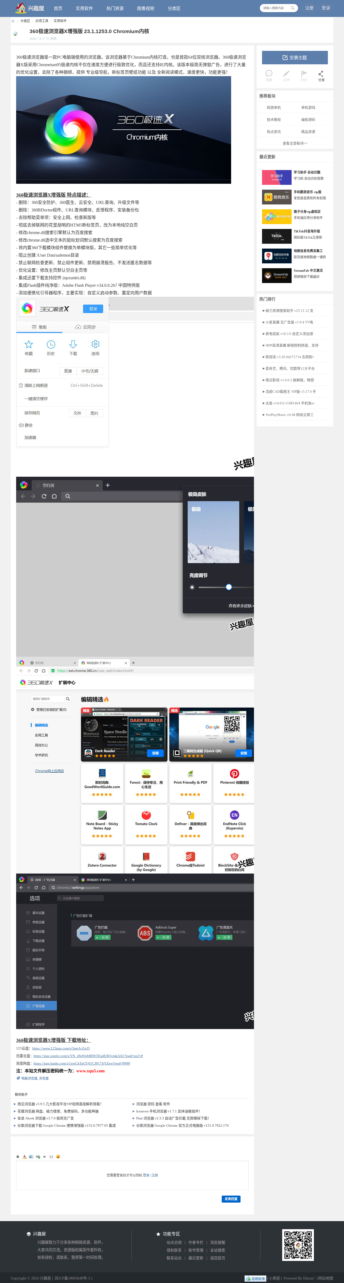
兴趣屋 (13, 21)
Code (51, 1156)
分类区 (174, 8)
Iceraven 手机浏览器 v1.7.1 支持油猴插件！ (169, 1111)
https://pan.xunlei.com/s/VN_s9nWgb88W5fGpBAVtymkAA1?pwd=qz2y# (88, 1056)
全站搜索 (217, 1250)
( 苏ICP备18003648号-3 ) (72, 1278)
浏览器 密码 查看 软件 (153, 1104)
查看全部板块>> (295, 143)
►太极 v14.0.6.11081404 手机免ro (288, 403)
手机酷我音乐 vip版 (307, 192)
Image (31, 1156)
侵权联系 (174, 1250)
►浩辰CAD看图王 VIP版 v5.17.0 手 (289, 392)
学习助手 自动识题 (307, 172)
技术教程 (274, 120)
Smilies (58, 1156)
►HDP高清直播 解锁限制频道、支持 (290, 345)
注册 (309, 8)
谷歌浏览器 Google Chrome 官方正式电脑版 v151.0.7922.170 (182, 1125)
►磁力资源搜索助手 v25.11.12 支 (287, 311)
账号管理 (195, 1250)
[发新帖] (295, 57)
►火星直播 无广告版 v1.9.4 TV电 (287, 322)
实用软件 (84, 8)
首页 (58, 8)
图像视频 (145, 8)
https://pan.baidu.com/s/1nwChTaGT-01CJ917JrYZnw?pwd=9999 (82, 1063)
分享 (321, 80)
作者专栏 (195, 1242)
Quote (44, 1156)
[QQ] (255, 1278)
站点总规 (174, 1242)
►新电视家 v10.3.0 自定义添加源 (287, 334)
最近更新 (195, 1258)
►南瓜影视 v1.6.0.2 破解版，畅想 (288, 380)
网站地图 (325, 1278)
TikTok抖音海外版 (307, 231)
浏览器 (44, 1078)
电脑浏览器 (29, 1078)
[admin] (14, 34)
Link (38, 1156)
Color (24, 1156)
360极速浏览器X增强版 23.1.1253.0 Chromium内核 (89, 31)
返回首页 (217, 1258)
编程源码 (308, 120)
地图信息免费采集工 (308, 251)
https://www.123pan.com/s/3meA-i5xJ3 (61, 1048)
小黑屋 (274, 1278)
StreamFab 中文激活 (308, 271)
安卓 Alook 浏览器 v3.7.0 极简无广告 (45, 1118)
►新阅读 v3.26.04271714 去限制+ (288, 357)
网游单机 (274, 107)
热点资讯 (274, 132)
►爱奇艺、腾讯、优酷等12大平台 (288, 368)
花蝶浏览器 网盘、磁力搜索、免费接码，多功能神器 (58, 1111)
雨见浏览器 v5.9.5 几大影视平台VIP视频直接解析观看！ (60, 1104)
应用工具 (41, 21)
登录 (326, 8)
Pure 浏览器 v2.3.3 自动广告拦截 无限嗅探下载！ (173, 1118)
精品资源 (308, 132)
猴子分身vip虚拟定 (307, 212)
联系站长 (174, 1258)
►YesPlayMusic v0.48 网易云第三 (288, 415)
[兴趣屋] (30, 8)
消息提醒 (217, 1242)
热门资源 (115, 8)
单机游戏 (308, 107)
